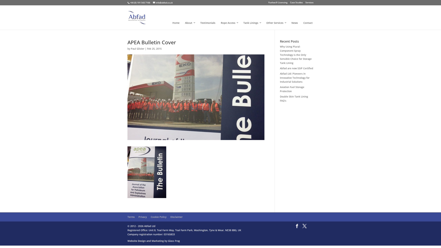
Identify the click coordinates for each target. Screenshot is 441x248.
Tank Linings (250, 22)
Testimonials (207, 22)
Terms (131, 217)
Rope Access (228, 22)
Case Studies (296, 3)
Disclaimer (176, 217)
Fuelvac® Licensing (278, 3)
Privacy (143, 217)
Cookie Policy (159, 217)
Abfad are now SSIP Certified (296, 68)
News (294, 22)
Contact (308, 22)
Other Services (274, 22)
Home (176, 22)
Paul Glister (137, 48)
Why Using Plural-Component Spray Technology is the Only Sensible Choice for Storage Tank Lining (296, 55)
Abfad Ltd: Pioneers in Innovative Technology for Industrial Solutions (295, 78)
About (188, 22)
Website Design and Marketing (145, 240)
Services (309, 3)
